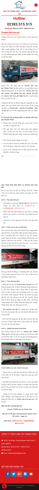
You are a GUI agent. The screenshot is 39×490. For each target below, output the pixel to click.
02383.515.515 (19, 24)
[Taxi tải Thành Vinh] (19, 5)
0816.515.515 (18, 28)
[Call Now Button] (4, 486)
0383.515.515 (29, 28)
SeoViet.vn (19, 487)
